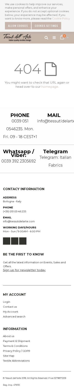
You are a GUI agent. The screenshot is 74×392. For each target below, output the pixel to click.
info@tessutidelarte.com (19, 221)
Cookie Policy (61, 18)
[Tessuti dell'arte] (17, 38)
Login (6, 301)
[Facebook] (6, 241)
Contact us (10, 306)
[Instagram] (22, 241)
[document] (37, 15)
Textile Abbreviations (16, 360)
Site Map (8, 355)
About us (8, 336)
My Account (10, 311)
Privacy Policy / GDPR (16, 350)
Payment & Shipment (16, 341)
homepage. (50, 86)
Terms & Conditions (15, 345)
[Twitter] (14, 241)
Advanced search (14, 316)
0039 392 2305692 (18, 161)
